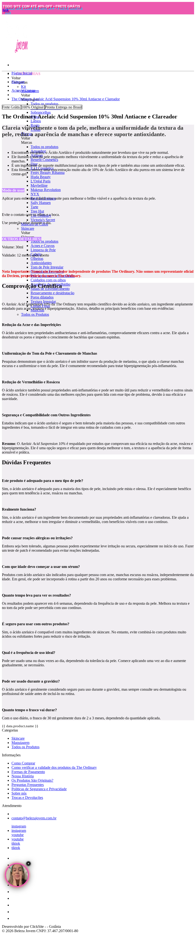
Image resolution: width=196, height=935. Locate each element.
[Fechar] (28, 863)
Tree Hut (37, 211)
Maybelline (39, 185)
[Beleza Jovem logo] (16, 53)
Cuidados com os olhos (48, 280)
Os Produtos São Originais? (32, 780)
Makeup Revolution (46, 190)
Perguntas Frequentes (27, 785)
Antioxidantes (41, 263)
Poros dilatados (42, 297)
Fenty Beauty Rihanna (48, 173)
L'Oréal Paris (40, 181)
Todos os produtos (44, 104)
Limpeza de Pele (43, 250)
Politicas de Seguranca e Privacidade (39, 789)
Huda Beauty (41, 177)
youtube (17, 835)
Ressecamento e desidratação (52, 293)
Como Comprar (23, 763)
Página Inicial (21, 73)
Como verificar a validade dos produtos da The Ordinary (54, 767)
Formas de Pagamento (28, 772)
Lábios (36, 121)
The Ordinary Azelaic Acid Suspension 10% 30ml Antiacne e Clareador (65, 99)
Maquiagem (20, 743)
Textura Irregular (43, 301)
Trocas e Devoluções (27, 798)
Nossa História (22, 776)
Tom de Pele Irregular (47, 267)
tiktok (15, 843)
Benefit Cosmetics (44, 160)
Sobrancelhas (41, 112)
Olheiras (37, 258)
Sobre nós (19, 793)
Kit (23, 87)
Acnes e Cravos (42, 246)
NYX (35, 194)
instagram (18, 826)
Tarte (34, 207)
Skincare (27, 228)
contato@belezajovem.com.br (33, 818)
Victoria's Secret (43, 220)
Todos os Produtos (35, 314)
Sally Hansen (41, 203)
